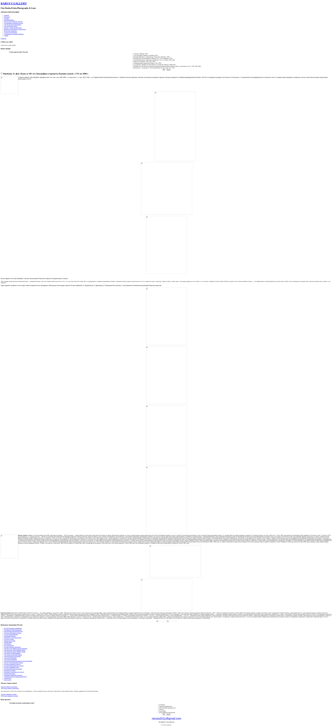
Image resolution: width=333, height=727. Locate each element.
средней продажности (165, 706)
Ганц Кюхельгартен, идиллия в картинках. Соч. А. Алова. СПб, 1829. (154, 60)
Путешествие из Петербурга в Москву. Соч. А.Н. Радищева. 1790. (153, 58)
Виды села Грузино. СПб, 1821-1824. (144, 61)
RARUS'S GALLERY (14, 3)
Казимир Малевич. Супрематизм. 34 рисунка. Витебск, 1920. (152, 57)
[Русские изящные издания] (9, 696)
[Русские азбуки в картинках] (10, 688)
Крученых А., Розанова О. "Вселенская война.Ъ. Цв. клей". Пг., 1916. (154, 68)
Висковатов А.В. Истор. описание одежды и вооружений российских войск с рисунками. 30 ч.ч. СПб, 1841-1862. (167, 66)
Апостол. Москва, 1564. (141, 54)
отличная (162, 704)
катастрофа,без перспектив (167, 712)
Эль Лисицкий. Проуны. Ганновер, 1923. (146, 55)
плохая (161, 709)
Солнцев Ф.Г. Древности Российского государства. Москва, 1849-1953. (155, 64)
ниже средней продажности (167, 708)
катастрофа (162, 711)
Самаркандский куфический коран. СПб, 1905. (147, 63)
